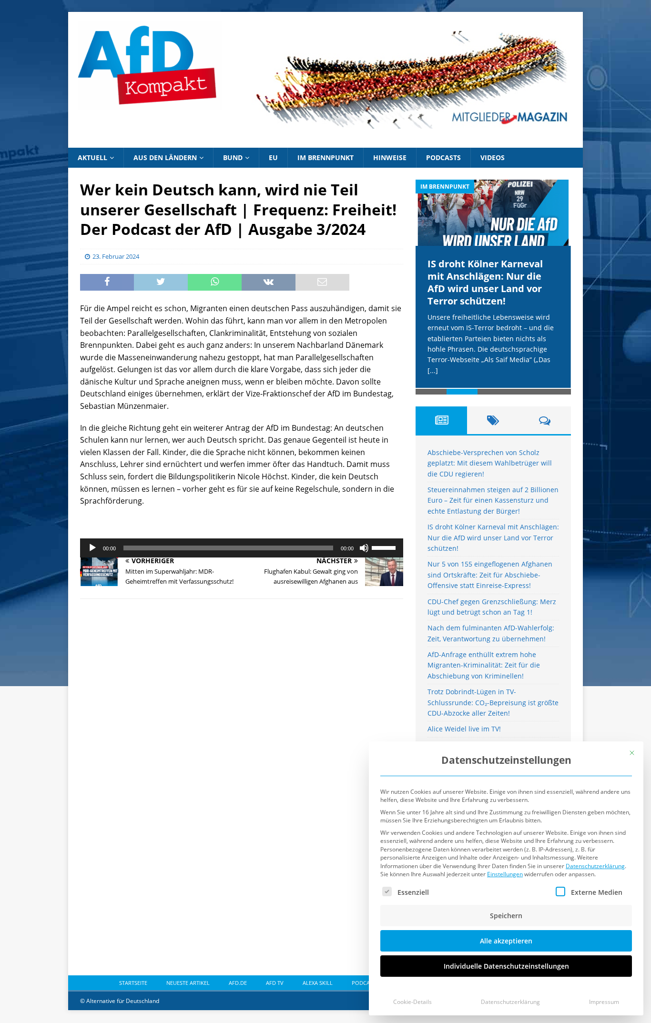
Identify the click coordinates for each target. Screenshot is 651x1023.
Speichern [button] (506, 915)
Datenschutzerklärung (595, 866)
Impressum (604, 1002)
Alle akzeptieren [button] (506, 940)
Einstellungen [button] (505, 874)
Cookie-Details (412, 1002)
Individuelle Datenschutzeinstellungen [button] (506, 966)
